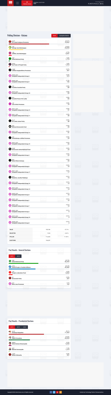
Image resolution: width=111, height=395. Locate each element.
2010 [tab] (18, 256)
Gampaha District (64, 35)
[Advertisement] (55, 19)
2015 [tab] (11, 256)
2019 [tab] (11, 327)
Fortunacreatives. (99, 392)
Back (54, 35)
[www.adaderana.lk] (10, 3)
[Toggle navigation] (17, 3)
